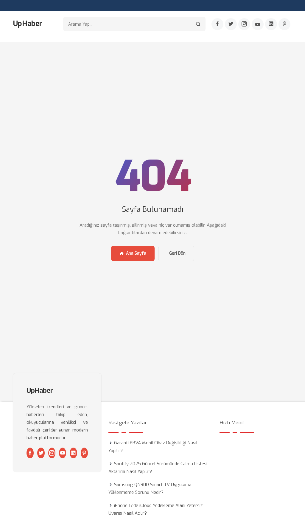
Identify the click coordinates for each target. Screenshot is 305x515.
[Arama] (198, 24)
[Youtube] (258, 24)
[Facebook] (217, 24)
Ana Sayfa (136, 253)
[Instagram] (244, 24)
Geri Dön (177, 253)
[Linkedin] (271, 24)
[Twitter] (231, 24)
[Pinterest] (284, 24)
